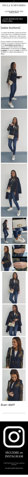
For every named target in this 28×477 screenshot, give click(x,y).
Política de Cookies (19, 468)
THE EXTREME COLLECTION (12, 45)
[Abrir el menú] (14, 1)
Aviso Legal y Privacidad (10, 468)
